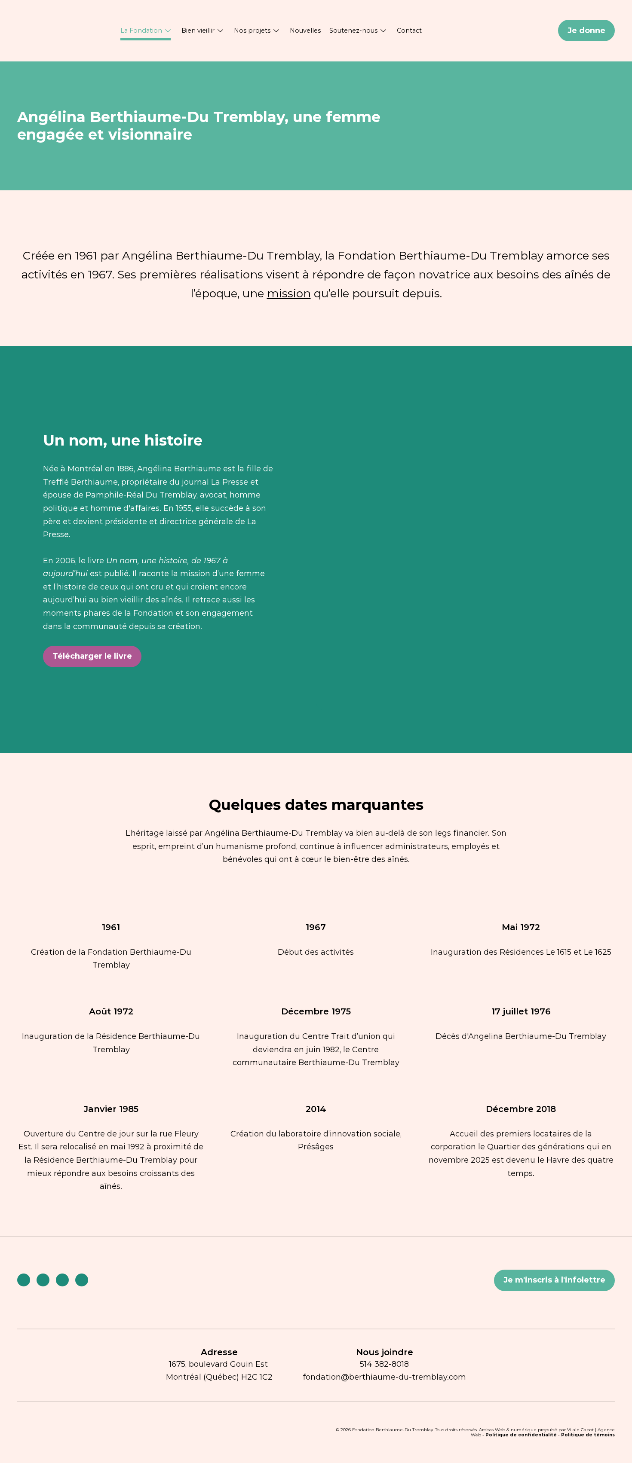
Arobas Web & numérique (508, 1429)
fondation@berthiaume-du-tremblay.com (384, 1377)
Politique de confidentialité (521, 1435)
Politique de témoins (588, 1435)
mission (289, 293)
